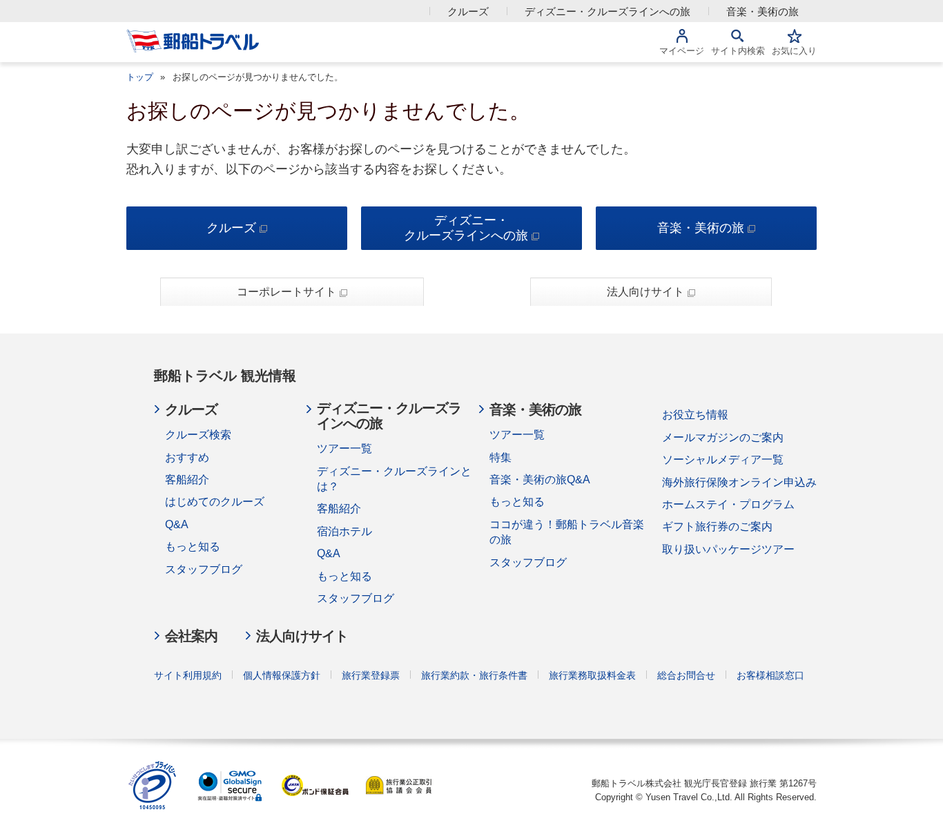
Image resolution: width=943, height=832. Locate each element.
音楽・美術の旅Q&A (539, 479)
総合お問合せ (686, 675)
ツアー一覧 (344, 448)
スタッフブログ (203, 569)
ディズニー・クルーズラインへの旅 (607, 11)
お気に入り (794, 51)
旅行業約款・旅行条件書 (474, 675)
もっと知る (192, 546)
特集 (500, 457)
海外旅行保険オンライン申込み (739, 482)
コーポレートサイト (286, 292)
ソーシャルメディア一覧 (723, 459)
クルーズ (468, 11)
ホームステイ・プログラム (728, 504)
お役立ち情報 (695, 414)
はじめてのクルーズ (214, 501)
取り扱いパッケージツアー (728, 549)
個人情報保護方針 (281, 675)
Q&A (176, 524)
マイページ (681, 51)
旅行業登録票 (371, 675)
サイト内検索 (738, 51)
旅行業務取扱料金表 (592, 675)
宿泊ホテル (344, 531)
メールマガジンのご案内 (723, 437)
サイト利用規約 (188, 675)
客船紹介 (187, 479)
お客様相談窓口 (770, 675)
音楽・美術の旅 (762, 11)
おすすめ (187, 457)
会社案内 (191, 636)
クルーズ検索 (198, 435)
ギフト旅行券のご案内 (717, 526)
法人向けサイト (645, 292)
